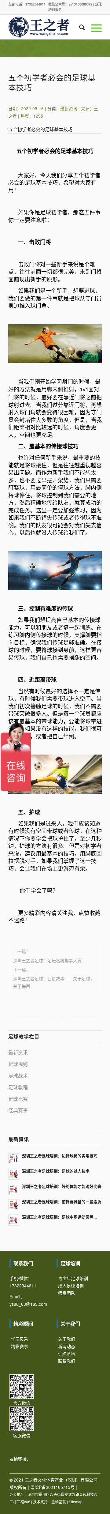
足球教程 (18, 1087)
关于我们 (66, 1339)
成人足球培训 (71, 1285)
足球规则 (18, 1064)
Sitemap (75, 1501)
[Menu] (93, 27)
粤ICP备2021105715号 (52, 1487)
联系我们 (66, 1361)
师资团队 (66, 1293)
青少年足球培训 (73, 1278)
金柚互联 (58, 1501)
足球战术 (18, 1075)
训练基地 (66, 1353)
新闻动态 (66, 1346)
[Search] (79, 27)
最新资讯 (68, 108)
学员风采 (19, 1339)
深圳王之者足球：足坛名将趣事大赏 (47, 960)
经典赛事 (18, 1110)
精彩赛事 (19, 1346)
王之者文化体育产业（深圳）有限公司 (61, 1480)
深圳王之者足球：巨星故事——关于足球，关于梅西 (53, 982)
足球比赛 (18, 1098)
